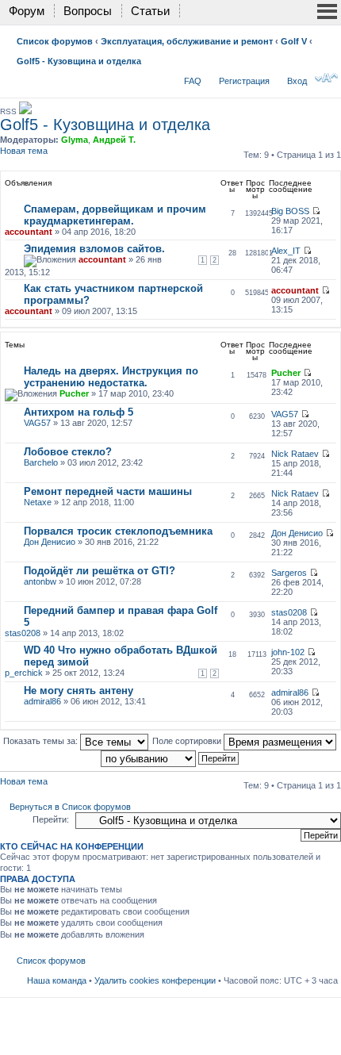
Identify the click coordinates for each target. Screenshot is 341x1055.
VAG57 (37, 423)
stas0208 (22, 633)
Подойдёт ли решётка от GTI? (99, 571)
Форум (26, 10)
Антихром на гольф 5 (78, 412)
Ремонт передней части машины (108, 491)
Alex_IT (286, 250)
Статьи (150, 10)
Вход (297, 81)
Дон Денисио (49, 542)
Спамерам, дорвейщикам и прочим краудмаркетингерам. (115, 215)
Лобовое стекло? (68, 452)
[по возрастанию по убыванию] (170, 757)
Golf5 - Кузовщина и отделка (79, 61)
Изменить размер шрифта (326, 78)
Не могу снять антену (78, 690)
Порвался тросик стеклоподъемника (118, 531)
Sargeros (289, 572)
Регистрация (244, 81)
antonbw (40, 581)
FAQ (192, 81)
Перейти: (51, 819)
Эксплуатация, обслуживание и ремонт (187, 41)
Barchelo (41, 462)
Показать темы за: (41, 741)
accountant (28, 231)
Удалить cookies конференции (155, 980)
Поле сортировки (188, 741)
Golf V (294, 41)
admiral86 (42, 701)
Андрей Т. (114, 139)
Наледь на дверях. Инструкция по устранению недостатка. (111, 377)
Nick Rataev (295, 453)
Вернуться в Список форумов (70, 806)
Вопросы (87, 10)
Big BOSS (290, 211)
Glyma (74, 139)
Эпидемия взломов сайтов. (94, 249)
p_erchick (24, 672)
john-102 (288, 652)
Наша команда (56, 980)
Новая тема (24, 150)
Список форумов (55, 41)
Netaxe (38, 502)
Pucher (74, 393)
